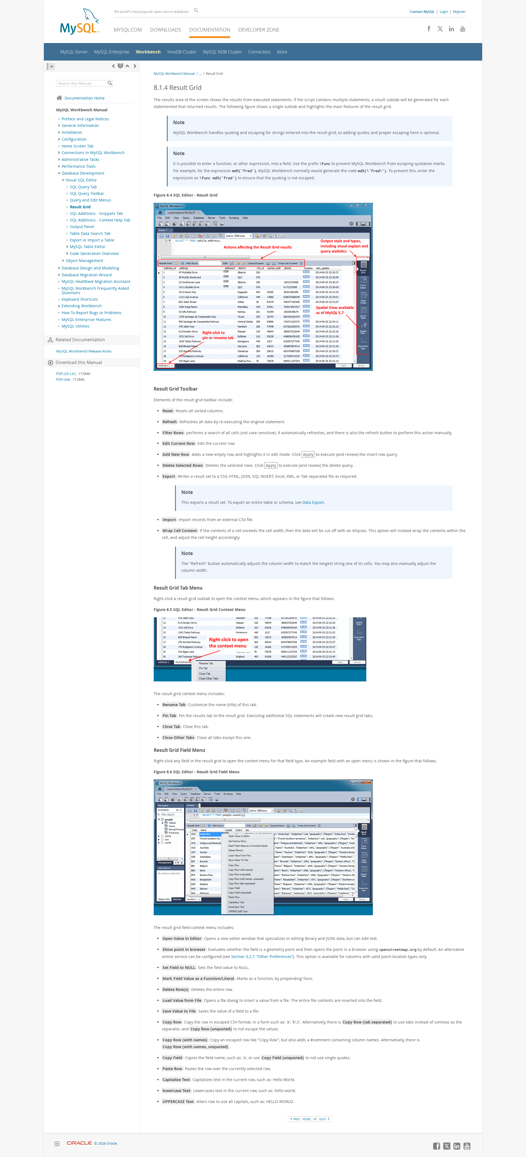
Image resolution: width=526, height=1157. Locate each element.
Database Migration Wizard (87, 274)
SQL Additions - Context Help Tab (100, 220)
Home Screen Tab (78, 146)
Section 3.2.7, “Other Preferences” (262, 956)
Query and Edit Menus (90, 200)
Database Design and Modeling (90, 268)
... (200, 74)
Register (459, 11)
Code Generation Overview (94, 253)
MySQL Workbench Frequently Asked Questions (95, 290)
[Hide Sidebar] (51, 66)
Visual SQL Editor (81, 180)
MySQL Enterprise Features (87, 319)
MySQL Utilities (75, 326)
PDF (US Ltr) (66, 373)
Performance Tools (79, 166)
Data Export (313, 502)
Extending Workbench (82, 305)
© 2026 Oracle (105, 1143)
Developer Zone (258, 29)
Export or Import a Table (92, 240)
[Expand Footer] (57, 1144)
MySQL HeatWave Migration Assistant (96, 281)
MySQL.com (128, 29)
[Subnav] (59, 125)
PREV (296, 1119)
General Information (80, 125)
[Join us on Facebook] (427, 30)
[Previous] (113, 66)
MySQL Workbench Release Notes (84, 351)
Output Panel (82, 226)
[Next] (135, 66)
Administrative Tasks (80, 159)
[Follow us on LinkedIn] (449, 30)
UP (315, 1119)
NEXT (323, 1119)
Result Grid (80, 206)
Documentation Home (85, 98)
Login (444, 11)
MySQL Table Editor (87, 246)
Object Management (84, 260)
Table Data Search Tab (90, 233)
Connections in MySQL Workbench (93, 152)
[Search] (110, 83)
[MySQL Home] (80, 22)
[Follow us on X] (438, 30)
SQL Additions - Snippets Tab (96, 213)
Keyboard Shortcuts (80, 299)
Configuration (74, 139)
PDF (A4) (63, 379)
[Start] (120, 66)
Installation (72, 132)
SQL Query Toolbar (87, 193)
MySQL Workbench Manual (174, 74)
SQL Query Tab (83, 186)
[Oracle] (79, 1143)
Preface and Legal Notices (85, 118)
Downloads (165, 29)
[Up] (127, 66)
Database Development (83, 173)
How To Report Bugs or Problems (92, 312)
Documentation (209, 29)
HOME (306, 1119)
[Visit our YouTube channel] (461, 30)
